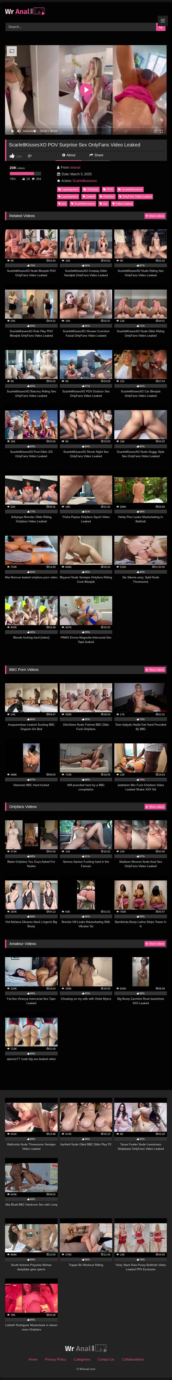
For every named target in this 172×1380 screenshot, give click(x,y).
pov (64, 203)
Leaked (90, 196)
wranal (75, 167)
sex (105, 203)
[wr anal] (86, 11)
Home (33, 1359)
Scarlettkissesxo (85, 181)
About (70, 155)
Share (98, 155)
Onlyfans (92, 189)
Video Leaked (124, 203)
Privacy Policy (55, 1359)
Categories (82, 1359)
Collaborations (133, 1359)
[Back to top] (159, 1367)
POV (110, 189)
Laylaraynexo (70, 189)
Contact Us (106, 1359)
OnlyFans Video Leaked (137, 196)
